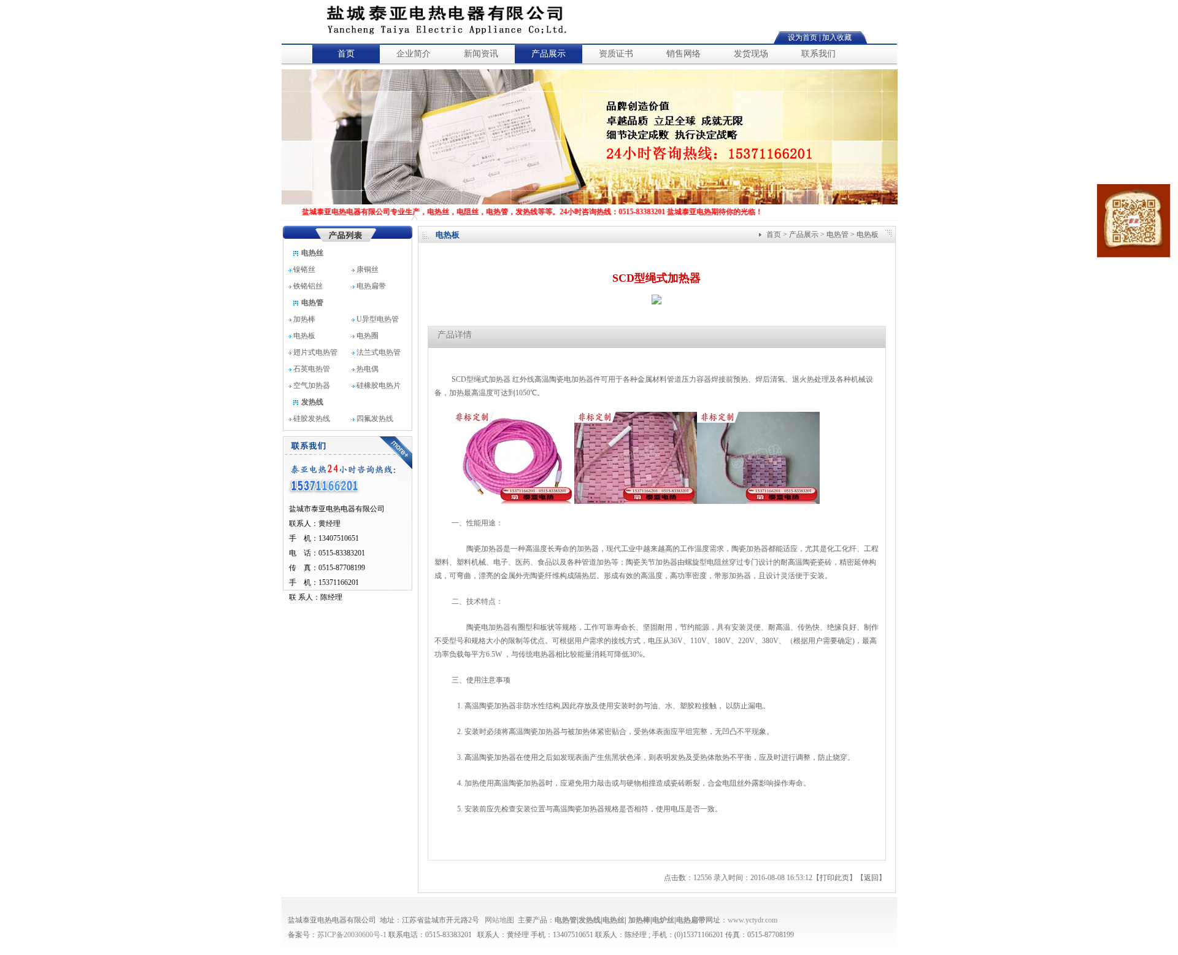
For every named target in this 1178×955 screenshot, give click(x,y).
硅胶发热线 (310, 418)
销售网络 (683, 53)
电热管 (311, 302)
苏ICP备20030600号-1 (352, 934)
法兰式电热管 (378, 352)
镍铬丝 (308, 269)
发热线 (311, 402)
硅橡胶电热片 (378, 385)
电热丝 (311, 253)
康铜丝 (372, 269)
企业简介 (413, 53)
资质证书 (616, 53)
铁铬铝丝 (309, 286)
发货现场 (751, 53)
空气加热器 (310, 385)
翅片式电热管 (314, 352)
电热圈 (367, 335)
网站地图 (499, 920)
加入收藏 (837, 37)
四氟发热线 (374, 418)
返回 (871, 877)
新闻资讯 (481, 53)
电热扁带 (371, 286)
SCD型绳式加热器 (482, 379)
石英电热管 (310, 369)
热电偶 (367, 369)
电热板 (303, 335)
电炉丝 (663, 920)
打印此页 (834, 877)
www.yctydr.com (752, 920)
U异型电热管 (377, 319)
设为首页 (802, 37)
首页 (346, 53)
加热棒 (303, 319)
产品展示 (548, 53)
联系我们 (818, 53)
